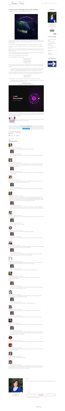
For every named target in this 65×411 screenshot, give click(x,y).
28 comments (29, 11)
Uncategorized (24, 11)
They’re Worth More (51, 45)
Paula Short (10, 356)
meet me (16, 394)
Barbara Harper (11, 309)
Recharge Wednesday (18, 132)
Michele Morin (11, 147)
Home (43, 3)
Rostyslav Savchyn (14, 131)
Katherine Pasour (11, 261)
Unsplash (19, 131)
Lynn (9, 245)
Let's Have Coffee (19, 11)
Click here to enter (26, 128)
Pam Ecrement (11, 340)
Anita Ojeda (10, 294)
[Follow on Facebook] (26, 383)
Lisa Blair (10, 323)
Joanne (10, 11)
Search (55, 33)
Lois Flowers (10, 364)
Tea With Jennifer (11, 276)
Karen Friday (10, 215)
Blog (49, 3)
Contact (53, 3)
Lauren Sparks (11, 230)
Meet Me (46, 3)
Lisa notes (10, 162)
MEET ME (52, 30)
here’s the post (16, 40)
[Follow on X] (28, 383)
